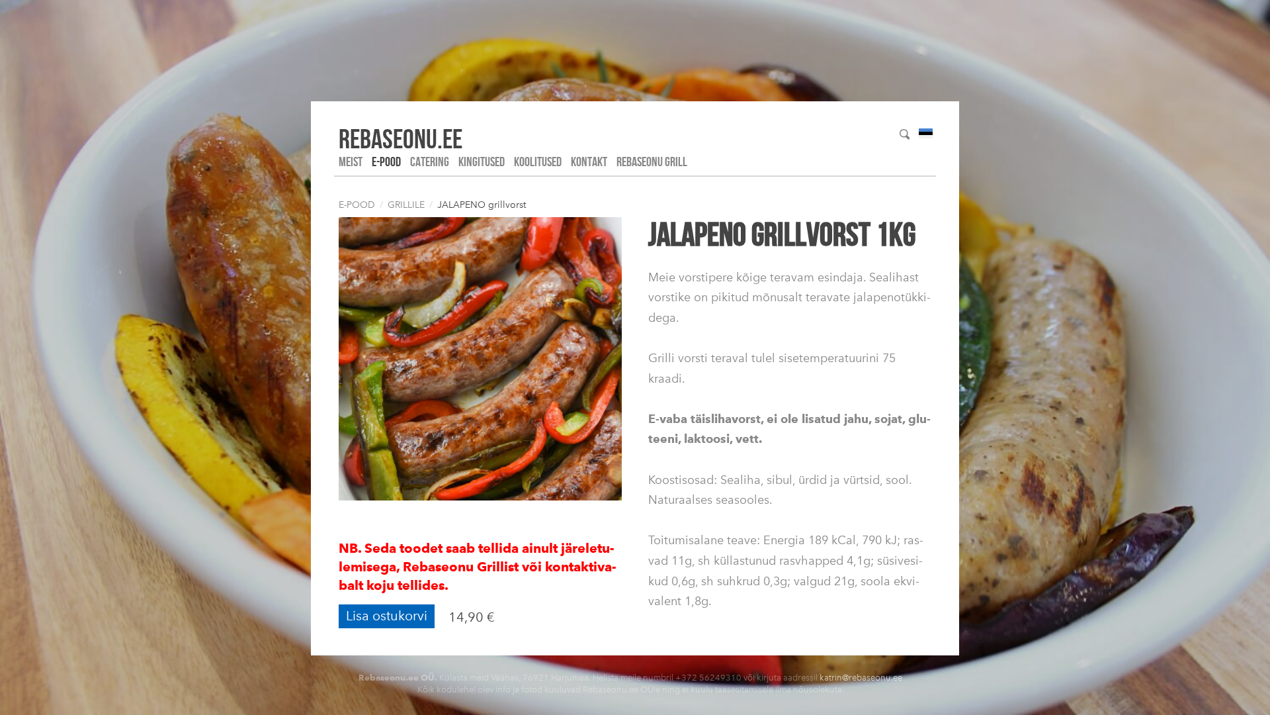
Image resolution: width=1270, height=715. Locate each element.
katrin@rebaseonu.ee (861, 678)
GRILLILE (406, 205)
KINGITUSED (481, 161)
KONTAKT (589, 161)
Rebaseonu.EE (400, 138)
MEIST (350, 161)
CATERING (429, 161)
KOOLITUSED (538, 161)
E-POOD (386, 161)
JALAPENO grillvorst (481, 205)
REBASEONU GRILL (651, 161)
